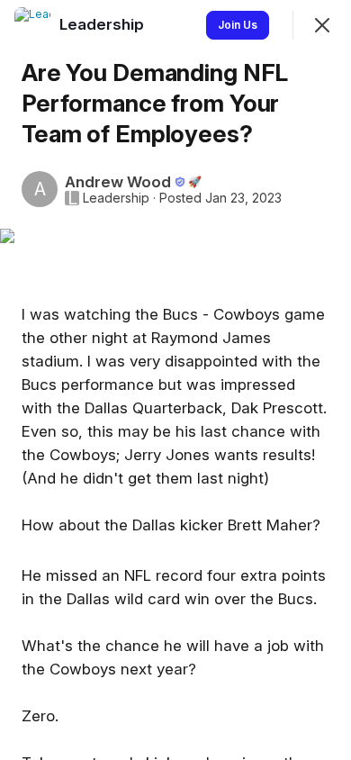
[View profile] (32, 25)
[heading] (103, 24)
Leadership (116, 198)
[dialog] (175, 380)
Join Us (237, 25)
